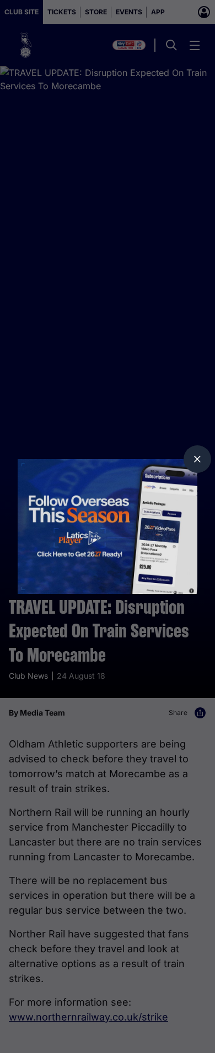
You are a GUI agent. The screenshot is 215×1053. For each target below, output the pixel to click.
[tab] (197, 459)
